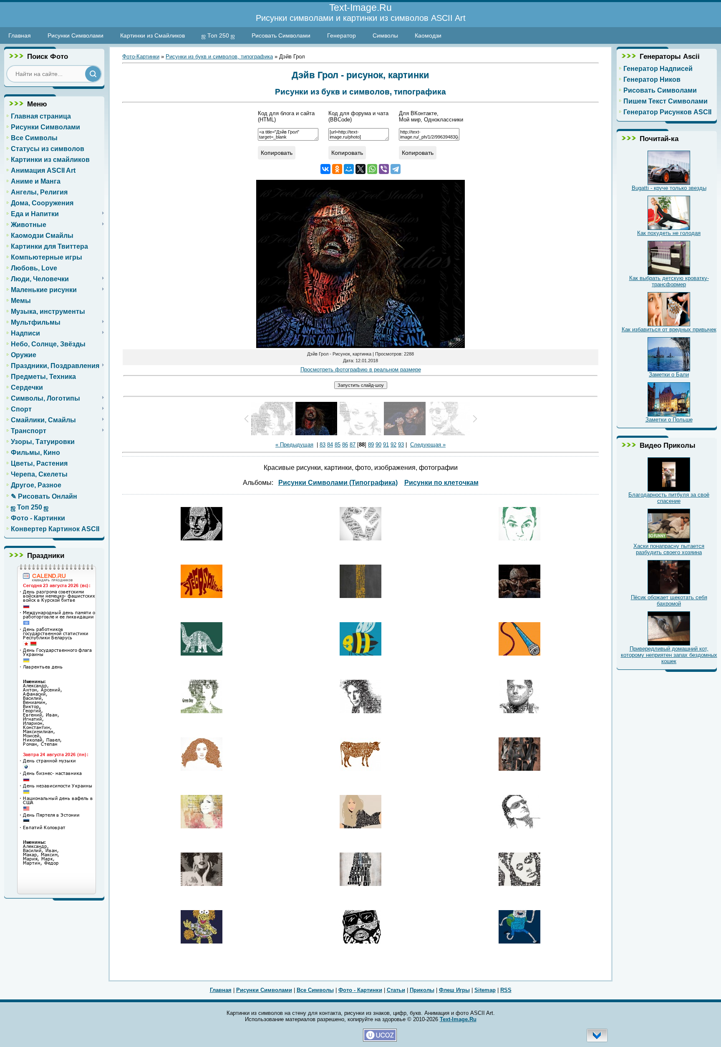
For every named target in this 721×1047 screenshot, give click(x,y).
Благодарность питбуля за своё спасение (668, 498)
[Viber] (384, 169)
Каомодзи (428, 35)
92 (393, 445)
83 (322, 445)
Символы (385, 35)
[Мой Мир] (349, 169)
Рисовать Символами (281, 35)
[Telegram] (396, 169)
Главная (19, 35)
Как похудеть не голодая (669, 233)
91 (386, 445)
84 (330, 445)
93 (401, 445)
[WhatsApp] (372, 169)
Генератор (341, 35)
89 (371, 445)
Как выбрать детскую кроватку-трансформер (669, 281)
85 (337, 445)
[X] (360, 169)
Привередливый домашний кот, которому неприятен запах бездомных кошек (669, 655)
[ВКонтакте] (325, 169)
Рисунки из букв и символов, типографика (219, 56)
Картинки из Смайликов (152, 35)
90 (378, 445)
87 (352, 445)
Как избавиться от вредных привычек (669, 329)
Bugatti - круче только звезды (669, 188)
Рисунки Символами (75, 35)
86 (345, 445)
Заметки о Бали (669, 374)
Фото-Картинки (140, 56)
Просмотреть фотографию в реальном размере (360, 369)
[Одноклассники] (337, 169)
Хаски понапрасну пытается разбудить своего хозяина (668, 549)
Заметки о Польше (669, 419)
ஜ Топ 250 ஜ (218, 35)
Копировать (276, 152)
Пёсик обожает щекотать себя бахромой (669, 600)
